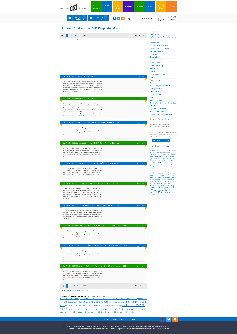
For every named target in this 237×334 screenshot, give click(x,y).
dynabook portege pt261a (163, 171)
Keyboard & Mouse (156, 51)
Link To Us (105, 319)
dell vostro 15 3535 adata (114, 306)
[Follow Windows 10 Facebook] (114, 18)
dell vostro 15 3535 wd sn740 (78, 309)
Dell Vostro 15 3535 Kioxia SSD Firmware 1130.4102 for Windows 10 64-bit (91, 143)
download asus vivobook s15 (164, 161)
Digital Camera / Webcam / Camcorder (163, 37)
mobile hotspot (154, 169)
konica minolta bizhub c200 (158, 157)
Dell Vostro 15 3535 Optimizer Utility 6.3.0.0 (79, 98)
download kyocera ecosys (163, 152)
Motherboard (154, 54)
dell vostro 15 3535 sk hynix (74, 306)
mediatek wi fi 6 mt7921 (157, 150)
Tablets (152, 71)
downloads (80, 40)
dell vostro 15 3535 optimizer (111, 299)
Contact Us (132, 319)
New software (107, 6)
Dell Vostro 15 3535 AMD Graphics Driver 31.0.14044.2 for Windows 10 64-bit (92, 205)
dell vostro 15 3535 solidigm (126, 312)
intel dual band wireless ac (163, 182)
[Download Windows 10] (74, 7)
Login (134, 18)
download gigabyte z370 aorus (164, 185)
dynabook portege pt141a (164, 167)
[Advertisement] (103, 58)
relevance (70, 40)
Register (148, 18)
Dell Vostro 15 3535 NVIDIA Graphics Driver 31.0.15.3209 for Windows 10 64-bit (92, 183)
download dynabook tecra (162, 188)
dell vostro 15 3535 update (117, 302)
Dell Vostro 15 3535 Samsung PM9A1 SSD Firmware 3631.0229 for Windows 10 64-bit (95, 225)
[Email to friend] (123, 18)
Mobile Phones (155, 80)
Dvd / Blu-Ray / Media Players (160, 86)
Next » (76, 35)
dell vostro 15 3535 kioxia (118, 309)
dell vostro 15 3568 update (93, 301)
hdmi (153, 167)
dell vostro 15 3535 (111, 312)
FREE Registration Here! (161, 140)
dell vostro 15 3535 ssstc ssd (94, 305)
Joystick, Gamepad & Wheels (159, 48)
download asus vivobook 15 (160, 191)
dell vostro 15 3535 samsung (97, 309)
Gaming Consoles (156, 89)
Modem (152, 77)
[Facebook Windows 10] (162, 319)
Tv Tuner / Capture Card (158, 74)
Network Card (154, 57)
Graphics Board (155, 43)
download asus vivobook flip (159, 154)
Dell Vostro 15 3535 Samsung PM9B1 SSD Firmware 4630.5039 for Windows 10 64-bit (95, 246)
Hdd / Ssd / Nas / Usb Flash (159, 46)
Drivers (172, 6)
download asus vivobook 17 (159, 173)
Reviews (128, 6)
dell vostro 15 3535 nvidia (77, 312)
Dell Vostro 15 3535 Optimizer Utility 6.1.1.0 (79, 76)
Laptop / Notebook (156, 100)
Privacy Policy (118, 319)
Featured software (96, 6)
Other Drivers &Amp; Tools (159, 111)
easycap (172, 155)
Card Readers (154, 34)
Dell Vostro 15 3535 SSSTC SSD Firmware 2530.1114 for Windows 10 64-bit (91, 123)
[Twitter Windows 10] (168, 319)
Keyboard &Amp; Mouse (158, 109)
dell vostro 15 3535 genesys (132, 299)
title (75, 40)
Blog (150, 6)
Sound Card (154, 68)
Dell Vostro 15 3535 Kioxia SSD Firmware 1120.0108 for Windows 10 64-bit (91, 163)
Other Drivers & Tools (157, 60)
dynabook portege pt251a (163, 177)
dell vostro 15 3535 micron (96, 312)
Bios (151, 28)
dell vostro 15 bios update (69, 299)
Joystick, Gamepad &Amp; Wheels (161, 114)
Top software (118, 6)
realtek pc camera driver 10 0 (163, 181)
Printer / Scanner (155, 63)
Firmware (153, 40)
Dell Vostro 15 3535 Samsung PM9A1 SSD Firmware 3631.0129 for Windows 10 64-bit (95, 266)
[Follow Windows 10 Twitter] (118, 18)
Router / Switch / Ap (156, 66)
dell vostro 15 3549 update (91, 299)
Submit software (161, 6)
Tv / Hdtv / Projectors (157, 94)
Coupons (139, 6)
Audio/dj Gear (154, 91)
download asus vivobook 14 (161, 162)
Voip (151, 97)
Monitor (152, 83)
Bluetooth (153, 31)
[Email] (175, 319)
